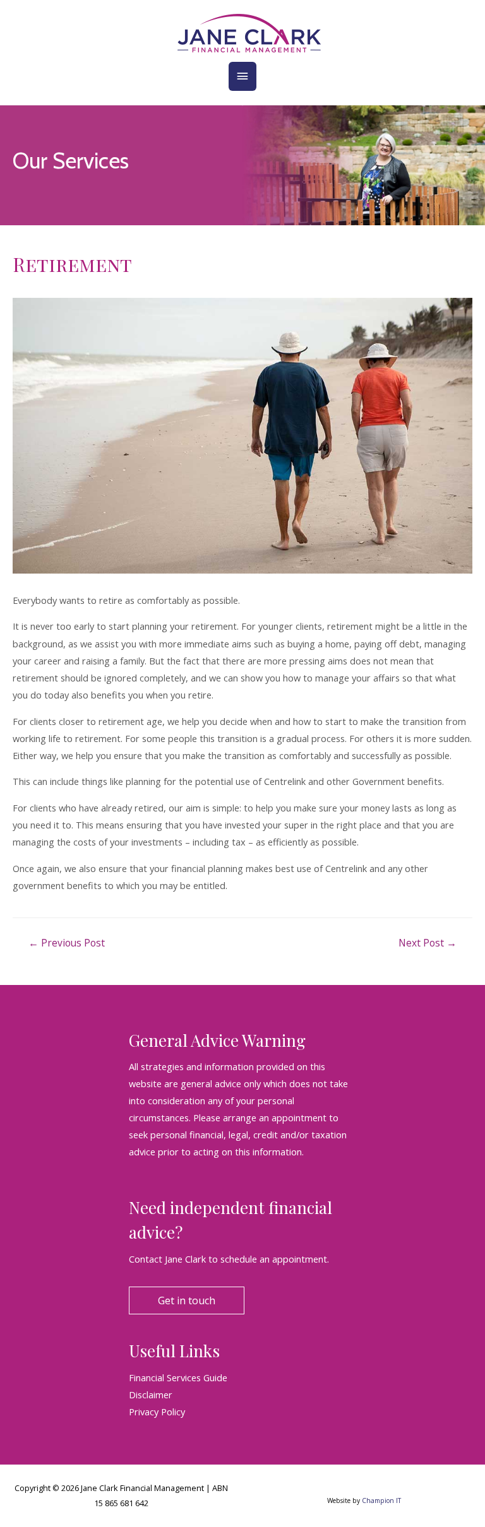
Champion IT (381, 1500)
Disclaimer (150, 1394)
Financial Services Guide (178, 1377)
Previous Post (66, 943)
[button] (186, 1300)
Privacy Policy (157, 1411)
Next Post (427, 943)
